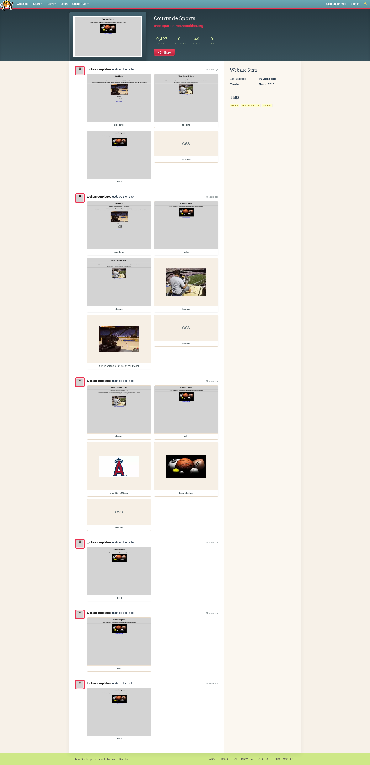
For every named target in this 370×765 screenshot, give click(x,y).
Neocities (80, 759)
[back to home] (7, 5)
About (213, 759)
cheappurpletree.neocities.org (178, 25)
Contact (289, 759)
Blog (244, 759)
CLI (236, 759)
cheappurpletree (100, 69)
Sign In (355, 4)
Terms (275, 759)
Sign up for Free (336, 4)
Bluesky (123, 759)
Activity (51, 4)
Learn (64, 4)
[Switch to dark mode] (366, 4)
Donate (226, 759)
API (253, 759)
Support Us (79, 4)
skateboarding (250, 105)
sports (267, 105)
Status (263, 759)
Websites (22, 4)
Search (37, 4)
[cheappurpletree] (80, 71)
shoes (234, 105)
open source (96, 759)
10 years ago (212, 69)
